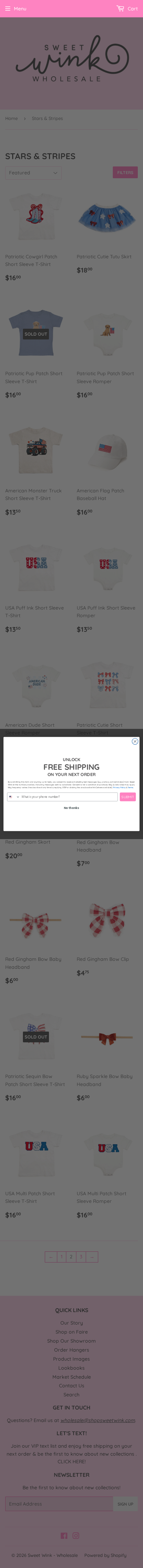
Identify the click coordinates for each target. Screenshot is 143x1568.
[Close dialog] (135, 741)
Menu (20, 9)
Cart (132, 9)
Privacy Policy (119, 787)
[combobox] (13, 797)
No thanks (71, 808)
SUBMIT (127, 797)
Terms (130, 787)
